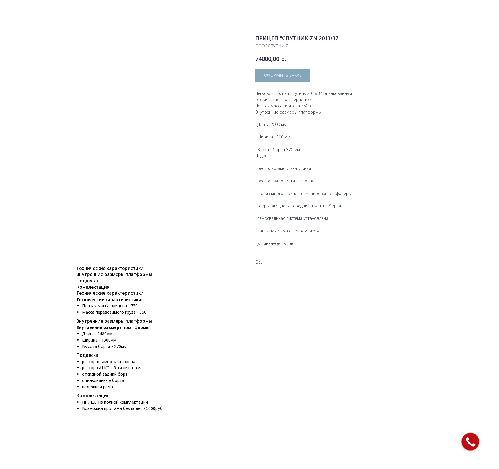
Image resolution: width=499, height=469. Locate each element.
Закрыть (19, 9)
